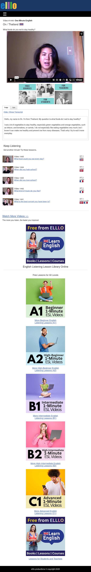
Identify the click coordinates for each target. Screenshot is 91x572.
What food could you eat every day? (29, 158)
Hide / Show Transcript (13, 112)
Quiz (13, 107)
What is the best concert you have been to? (32, 201)
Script (6, 107)
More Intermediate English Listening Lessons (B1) (45, 417)
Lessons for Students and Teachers (45, 558)
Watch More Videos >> (15, 216)
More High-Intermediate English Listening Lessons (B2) (46, 464)
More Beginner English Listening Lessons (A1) (45, 321)
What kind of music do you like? (27, 190)
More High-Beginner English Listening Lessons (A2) (45, 369)
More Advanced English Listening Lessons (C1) (45, 512)
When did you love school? (25, 180)
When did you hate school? (25, 169)
